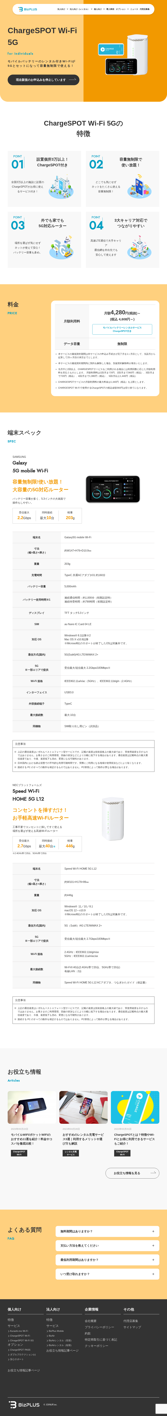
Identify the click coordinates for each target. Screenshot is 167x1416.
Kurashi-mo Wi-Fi (19, 1331)
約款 (88, 1333)
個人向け (98, 9)
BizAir (52, 1335)
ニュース (134, 9)
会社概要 (91, 1321)
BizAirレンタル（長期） (61, 1340)
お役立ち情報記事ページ (24, 1370)
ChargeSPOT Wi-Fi (20, 1335)
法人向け (61, 9)
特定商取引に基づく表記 (101, 1339)
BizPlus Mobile (56, 1331)
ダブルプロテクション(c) (23, 1354)
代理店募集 (145, 9)
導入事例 (110, 9)
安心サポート (17, 1359)
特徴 (11, 1319)
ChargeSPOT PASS (20, 1349)
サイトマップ (132, 1327)
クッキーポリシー (96, 1345)
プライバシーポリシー (99, 1327)
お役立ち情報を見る (127, 1173)
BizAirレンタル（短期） (61, 1345)
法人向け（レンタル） (79, 9)
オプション (121, 9)
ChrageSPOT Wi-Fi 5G (22, 1340)
